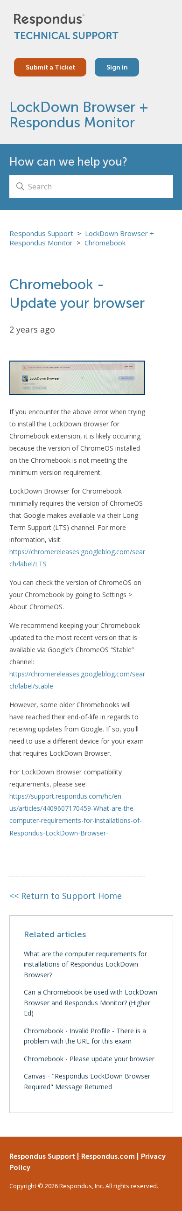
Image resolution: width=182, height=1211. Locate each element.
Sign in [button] (117, 67)
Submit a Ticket (50, 67)
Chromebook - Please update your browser (89, 1058)
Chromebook (105, 242)
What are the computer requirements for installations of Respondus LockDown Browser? (85, 964)
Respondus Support (41, 233)
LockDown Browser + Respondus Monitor (79, 114)
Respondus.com (108, 1156)
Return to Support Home (65, 895)
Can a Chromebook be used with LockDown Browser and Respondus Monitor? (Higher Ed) (91, 1002)
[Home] (66, 26)
